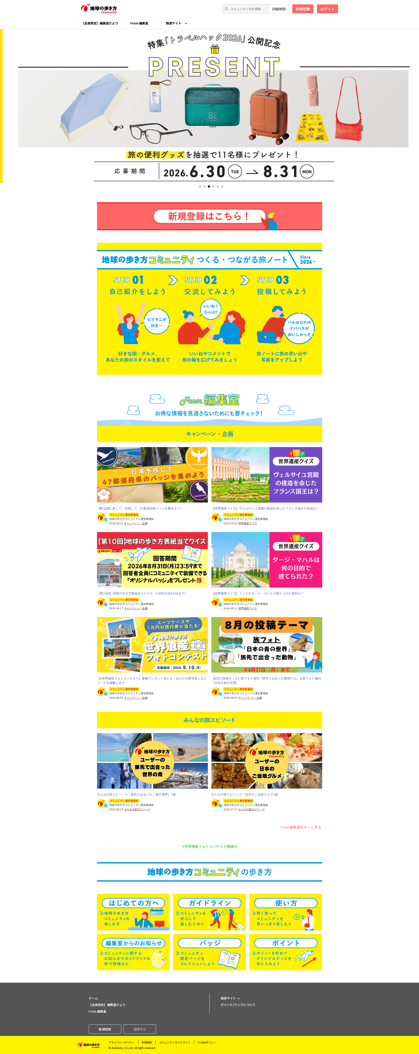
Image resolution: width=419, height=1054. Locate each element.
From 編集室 (139, 23)
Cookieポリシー (206, 1042)
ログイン (327, 8)
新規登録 (303, 8)
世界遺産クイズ (247, 523)
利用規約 (147, 1042)
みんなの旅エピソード (137, 809)
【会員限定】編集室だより (99, 23)
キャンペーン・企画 (136, 523)
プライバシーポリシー (121, 1042)
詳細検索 (279, 8)
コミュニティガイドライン (174, 1042)
